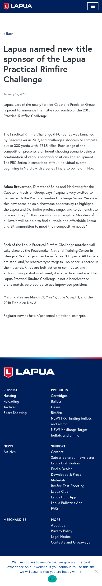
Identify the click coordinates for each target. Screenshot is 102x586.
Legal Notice (61, 536)
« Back (8, 33)
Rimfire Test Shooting (67, 486)
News (8, 446)
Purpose (11, 390)
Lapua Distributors (65, 463)
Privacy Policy (61, 531)
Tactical (10, 407)
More (55, 520)
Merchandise (15, 520)
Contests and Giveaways (70, 542)
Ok (52, 579)
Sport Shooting (15, 412)
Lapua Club (60, 491)
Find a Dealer (61, 469)
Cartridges (59, 395)
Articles (10, 452)
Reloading (11, 401)
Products (59, 390)
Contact (57, 452)
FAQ (54, 508)
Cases (55, 407)
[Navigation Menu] (92, 6)
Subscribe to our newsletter (72, 457)
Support (58, 446)
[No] (96, 571)
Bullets (56, 401)
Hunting (10, 395)
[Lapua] (18, 6)
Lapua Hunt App (63, 497)
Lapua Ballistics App (66, 503)
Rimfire (56, 412)
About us (58, 525)
